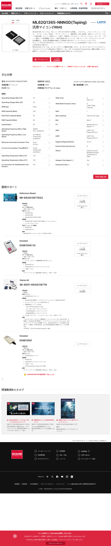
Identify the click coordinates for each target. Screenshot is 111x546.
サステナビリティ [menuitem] (98, 8)
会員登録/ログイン (102, 4)
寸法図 (17, 20)
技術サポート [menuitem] (30, 8)
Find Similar (100, 177)
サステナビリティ (43, 459)
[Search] (81, 3)
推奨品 (47, 81)
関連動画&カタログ (63, 13)
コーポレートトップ (44, 451)
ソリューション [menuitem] (44, 8)
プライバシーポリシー (47, 484)
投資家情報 (41, 455)
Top (106, 13)
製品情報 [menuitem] (19, 8)
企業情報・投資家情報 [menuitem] (79, 8)
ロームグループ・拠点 (88, 459)
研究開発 (62, 451)
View (16, 50)
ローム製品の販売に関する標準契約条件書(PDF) (82, 484)
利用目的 (24, 484)
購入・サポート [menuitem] (61, 8)
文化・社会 (63, 455)
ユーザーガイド (82, 196)
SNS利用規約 (34, 484)
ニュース (57, 4)
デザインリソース (30, 13)
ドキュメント (37, 66)
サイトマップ (60, 484)
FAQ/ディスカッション (76, 66)
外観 (13, 20)
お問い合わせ (74, 4)
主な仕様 (5, 13)
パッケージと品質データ (54, 66)
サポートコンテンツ (47, 13)
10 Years (57, 88)
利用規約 (17, 484)
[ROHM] (6, 6)
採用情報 (64, 4)
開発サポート (15, 13)
